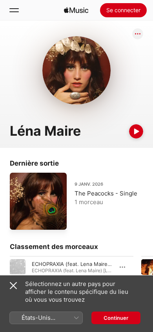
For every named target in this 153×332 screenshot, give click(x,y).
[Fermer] (13, 285)
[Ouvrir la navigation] (14, 10)
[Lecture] (136, 131)
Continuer (116, 318)
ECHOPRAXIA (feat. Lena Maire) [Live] (78, 264)
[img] (76, 10)
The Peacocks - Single (106, 193)
